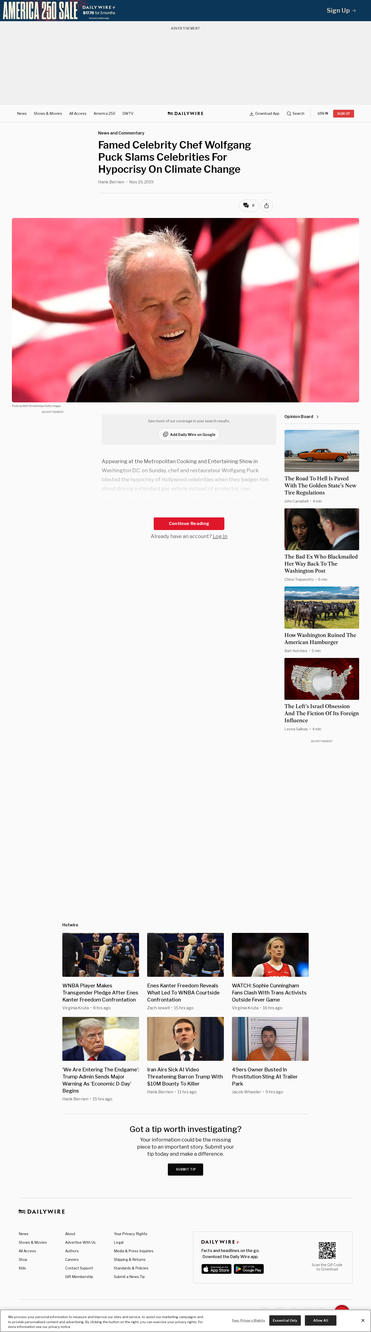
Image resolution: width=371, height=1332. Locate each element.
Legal (118, 1242)
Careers (72, 1259)
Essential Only (285, 1320)
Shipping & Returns (130, 1259)
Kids (22, 1268)
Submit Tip (186, 1169)
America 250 (104, 113)
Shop (23, 1259)
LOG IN (323, 113)
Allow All (320, 1320)
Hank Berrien (111, 182)
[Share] (266, 205)
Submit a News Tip (129, 1276)
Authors (72, 1251)
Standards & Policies (131, 1268)
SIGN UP (343, 114)
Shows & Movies (48, 113)
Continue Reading (189, 523)
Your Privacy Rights (130, 1234)
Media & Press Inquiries (133, 1251)
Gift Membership (79, 1276)
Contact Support (79, 1268)
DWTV (128, 113)
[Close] (362, 1320)
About (70, 1234)
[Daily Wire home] (185, 113)
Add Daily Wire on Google (193, 434)
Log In (220, 536)
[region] (185, 1321)
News (22, 113)
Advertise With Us (80, 1242)
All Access (78, 113)
